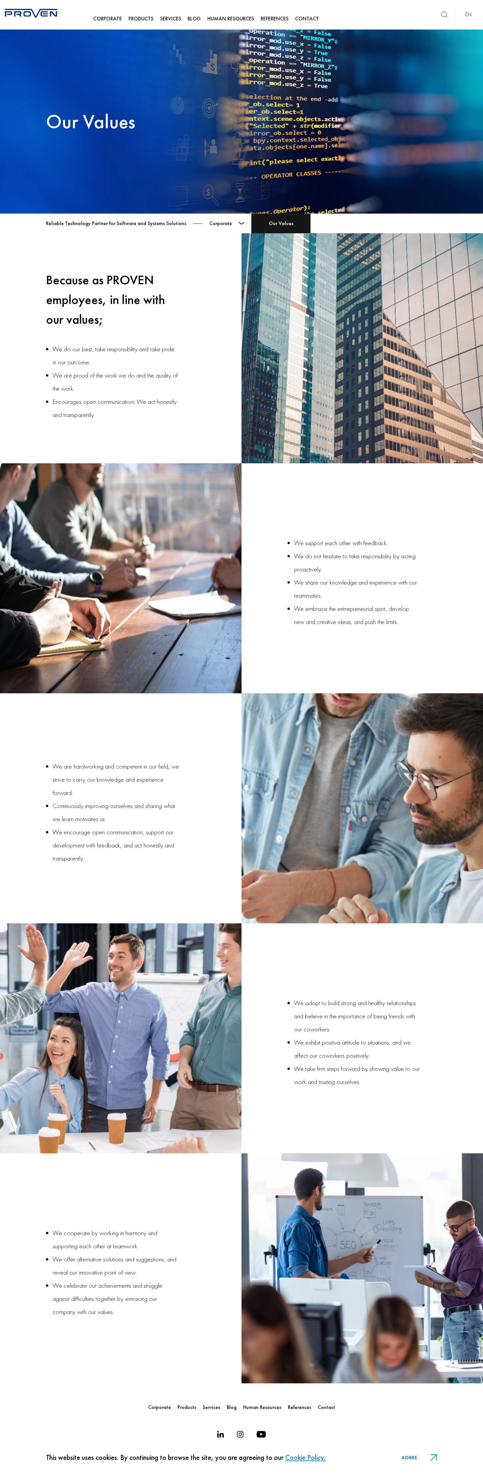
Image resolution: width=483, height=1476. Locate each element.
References (299, 1407)
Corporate (159, 1407)
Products (186, 1407)
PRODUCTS (140, 18)
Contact (326, 1407)
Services (211, 1407)
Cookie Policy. (305, 1457)
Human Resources (262, 1407)
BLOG (194, 18)
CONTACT (307, 18)
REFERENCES (274, 18)
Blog (232, 1407)
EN (468, 14)
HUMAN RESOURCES (230, 18)
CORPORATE (107, 18)
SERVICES (170, 18)
